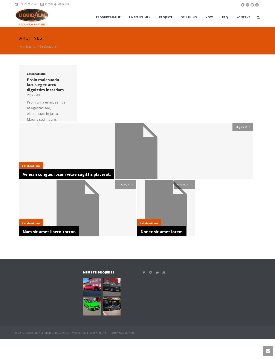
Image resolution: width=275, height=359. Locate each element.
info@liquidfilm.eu (57, 4)
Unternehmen (140, 17)
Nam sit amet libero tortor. (49, 231)
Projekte (166, 17)
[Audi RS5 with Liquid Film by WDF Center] (97, 306)
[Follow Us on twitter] (157, 273)
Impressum (78, 332)
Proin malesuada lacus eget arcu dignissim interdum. (46, 84)
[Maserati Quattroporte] (97, 287)
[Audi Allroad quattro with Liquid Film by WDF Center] (117, 287)
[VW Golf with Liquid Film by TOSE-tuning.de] (117, 306)
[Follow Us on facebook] (144, 273)
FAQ (225, 17)
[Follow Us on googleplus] (150, 273)
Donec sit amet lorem (162, 231)
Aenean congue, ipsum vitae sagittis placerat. (67, 174)
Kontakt (243, 17)
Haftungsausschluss (123, 332)
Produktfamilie (108, 17)
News (209, 17)
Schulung (189, 17)
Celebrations (36, 74)
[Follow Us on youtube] (164, 273)
